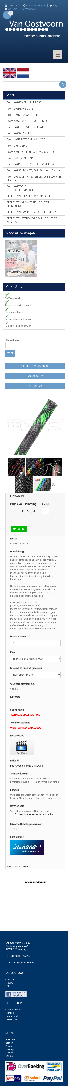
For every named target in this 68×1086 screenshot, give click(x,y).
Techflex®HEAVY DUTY (20, 108)
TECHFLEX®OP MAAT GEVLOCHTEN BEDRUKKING (28, 204)
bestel (21, 528)
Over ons (13, 5)
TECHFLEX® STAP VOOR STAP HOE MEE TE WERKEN (32, 220)
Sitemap (9, 1049)
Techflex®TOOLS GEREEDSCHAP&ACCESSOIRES (25, 188)
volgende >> (35, 375)
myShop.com (40, 882)
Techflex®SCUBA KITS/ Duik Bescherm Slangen (34, 170)
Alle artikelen (12, 340)
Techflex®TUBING (17, 145)
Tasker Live (11, 1019)
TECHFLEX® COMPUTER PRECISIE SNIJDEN (32, 212)
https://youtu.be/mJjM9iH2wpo (26, 765)
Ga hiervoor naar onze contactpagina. (34, 814)
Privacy (9, 1052)
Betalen (9, 1043)
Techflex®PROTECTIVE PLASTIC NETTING (31, 164)
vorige (38, 385)
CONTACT (13, 8)
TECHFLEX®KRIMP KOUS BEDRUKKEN (29, 196)
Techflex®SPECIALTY (19, 133)
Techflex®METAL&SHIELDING (23, 114)
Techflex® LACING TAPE (20, 158)
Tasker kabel (11, 1016)
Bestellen (10, 1039)
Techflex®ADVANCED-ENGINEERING (27, 121)
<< (35, 366)
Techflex (9, 1013)
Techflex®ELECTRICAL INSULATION (27, 139)
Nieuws (9, 983)
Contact (9, 1056)
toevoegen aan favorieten (19, 866)
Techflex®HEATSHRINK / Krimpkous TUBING (32, 151)
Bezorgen (10, 1046)
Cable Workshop (13, 1009)
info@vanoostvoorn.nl (24, 962)
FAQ (55, 5)
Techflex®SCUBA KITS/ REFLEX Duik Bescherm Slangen (34, 178)
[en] (9, 73)
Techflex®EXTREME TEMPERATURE (27, 127)
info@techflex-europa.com (21, 271)
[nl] (22, 73)
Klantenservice (35, 5)
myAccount (29, 8)
